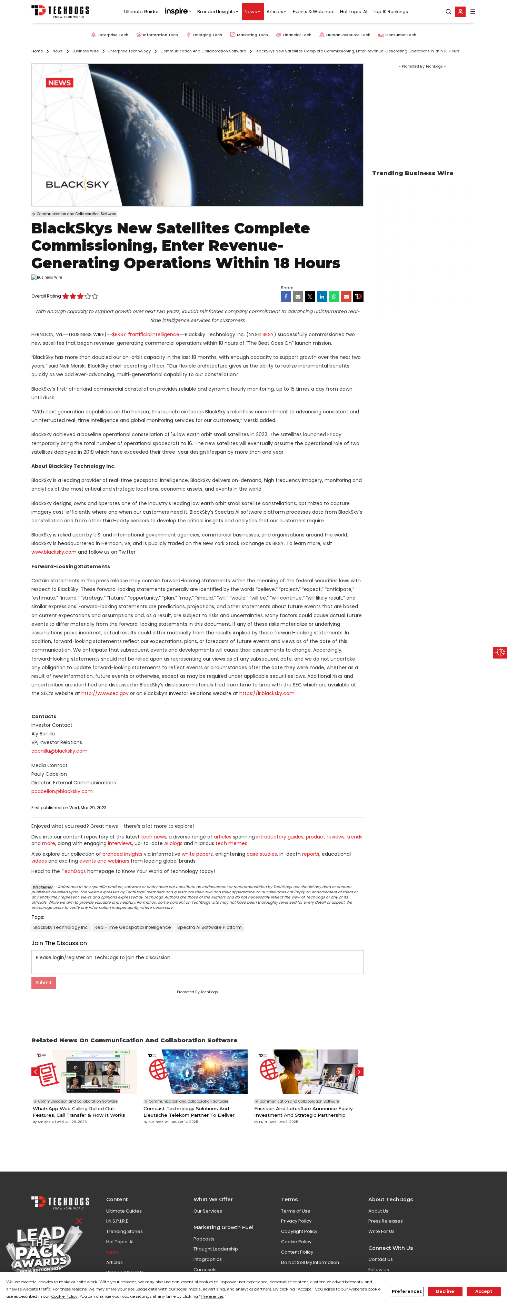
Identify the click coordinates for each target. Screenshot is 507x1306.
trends (354, 836)
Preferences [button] (212, 1296)
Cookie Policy (296, 1241)
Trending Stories (124, 1231)
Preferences (407, 1291)
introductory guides (280, 836)
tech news (153, 836)
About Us (378, 1211)
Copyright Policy (299, 1231)
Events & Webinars (314, 11)
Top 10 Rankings (390, 11)
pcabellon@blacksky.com (62, 791)
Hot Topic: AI (353, 11)
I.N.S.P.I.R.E (117, 1221)
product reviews (325, 836)
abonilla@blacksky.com (59, 750)
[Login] (460, 12)
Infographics (207, 1259)
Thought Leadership (215, 1249)
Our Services (207, 1211)
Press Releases (385, 1221)
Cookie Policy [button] (64, 1296)
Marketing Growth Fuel (223, 1227)
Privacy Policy (296, 1221)
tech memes (231, 843)
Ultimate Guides (142, 11)
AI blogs (173, 843)
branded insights (122, 854)
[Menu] (473, 11)
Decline (445, 1291)
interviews (120, 843)
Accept (483, 1291)
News (251, 11)
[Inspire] (178, 11)
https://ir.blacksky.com (267, 693)
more (48, 843)
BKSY (268, 334)
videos (39, 860)
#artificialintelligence (153, 334)
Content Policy (297, 1252)
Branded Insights (216, 11)
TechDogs (73, 871)
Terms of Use (295, 1211)
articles (222, 836)
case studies (262, 854)
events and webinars (104, 860)
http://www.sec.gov (105, 693)
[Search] (448, 11)
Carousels (205, 1269)
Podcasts (204, 1239)
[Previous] (35, 1071)
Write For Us (381, 1231)
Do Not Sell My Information (310, 1262)
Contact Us (380, 1259)
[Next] (359, 1071)
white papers (197, 854)
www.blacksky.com (54, 552)
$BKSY (119, 334)
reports (310, 854)
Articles (275, 11)
